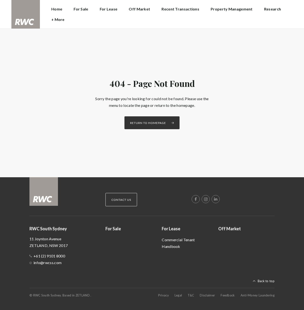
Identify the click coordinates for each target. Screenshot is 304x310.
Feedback (228, 295)
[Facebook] (196, 199)
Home (56, 9)
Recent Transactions (180, 9)
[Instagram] (206, 199)
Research (272, 9)
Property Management (232, 9)
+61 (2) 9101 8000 (49, 256)
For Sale (81, 9)
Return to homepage (148, 123)
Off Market (139, 9)
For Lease (171, 228)
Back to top (266, 281)
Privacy (163, 295)
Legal (178, 295)
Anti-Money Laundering (258, 295)
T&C (191, 295)
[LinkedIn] (216, 199)
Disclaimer (207, 295)
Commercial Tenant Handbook (178, 243)
